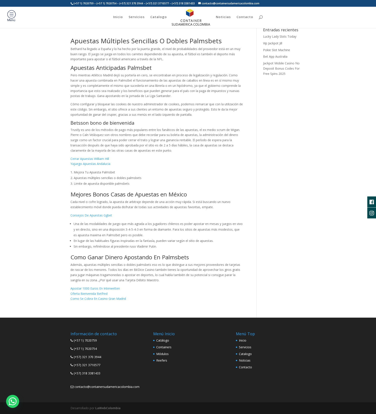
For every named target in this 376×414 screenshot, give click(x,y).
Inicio (118, 17)
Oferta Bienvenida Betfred (88, 294)
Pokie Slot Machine (276, 50)
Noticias (223, 17)
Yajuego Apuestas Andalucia (90, 164)
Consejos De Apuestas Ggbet (91, 215)
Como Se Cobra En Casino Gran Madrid (98, 299)
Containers (163, 347)
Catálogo (162, 340)
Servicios (137, 17)
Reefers (161, 360)
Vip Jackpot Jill (272, 43)
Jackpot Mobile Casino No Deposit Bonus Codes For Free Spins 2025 (281, 68)
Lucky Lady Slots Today (279, 36)
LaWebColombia (108, 408)
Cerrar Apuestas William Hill (89, 159)
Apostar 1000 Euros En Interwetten (95, 288)
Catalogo (158, 17)
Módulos (162, 354)
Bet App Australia (275, 56)
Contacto (245, 17)
